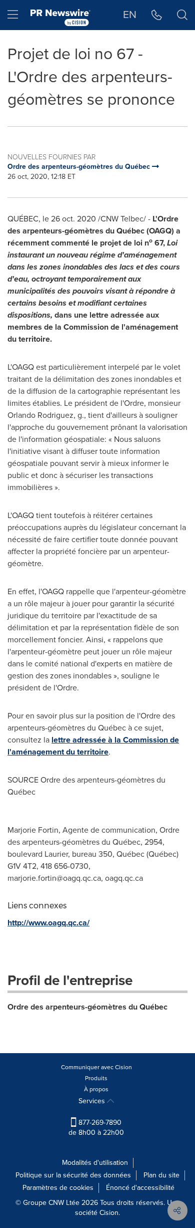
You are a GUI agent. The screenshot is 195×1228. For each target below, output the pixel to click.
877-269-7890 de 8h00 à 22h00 (96, 1127)
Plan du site (162, 1175)
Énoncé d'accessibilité (140, 1187)
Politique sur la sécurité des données (73, 1175)
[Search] (182, 15)
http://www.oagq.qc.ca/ (49, 922)
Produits (96, 1078)
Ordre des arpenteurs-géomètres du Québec (88, 1007)
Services (92, 1101)
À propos (96, 1089)
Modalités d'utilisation (95, 1162)
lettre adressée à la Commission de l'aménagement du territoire (93, 746)
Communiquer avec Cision (96, 1067)
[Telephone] (157, 15)
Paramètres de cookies (58, 1187)
